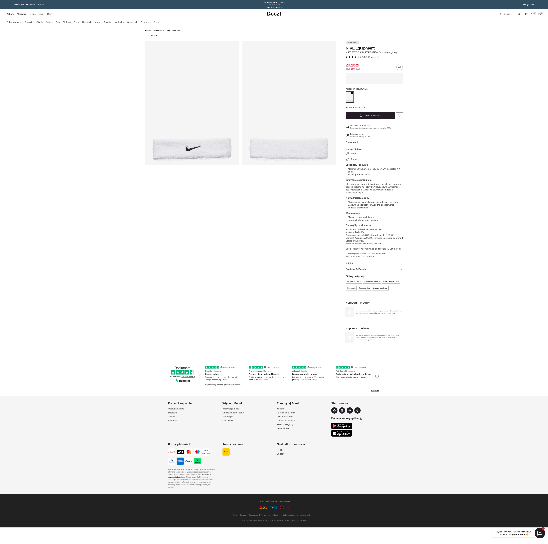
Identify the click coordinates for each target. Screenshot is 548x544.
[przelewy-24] (171, 452)
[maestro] (197, 452)
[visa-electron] (205, 452)
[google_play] (341, 426)
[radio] (350, 97)
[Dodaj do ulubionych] (399, 115)
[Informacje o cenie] (399, 67)
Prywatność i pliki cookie (270, 515)
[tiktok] (357, 410)
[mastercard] (188, 452)
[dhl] (226, 452)
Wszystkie (375, 390)
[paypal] (188, 461)
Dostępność (253, 515)
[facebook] (334, 410)
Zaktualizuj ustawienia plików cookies (297, 515)
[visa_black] (180, 452)
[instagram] (342, 410)
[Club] (525, 14)
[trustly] (197, 461)
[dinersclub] (171, 461)
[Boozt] (274, 14)
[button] (192, 103)
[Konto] (518, 14)
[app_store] (341, 433)
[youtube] (350, 410)
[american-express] (180, 461)
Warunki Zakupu (239, 515)
